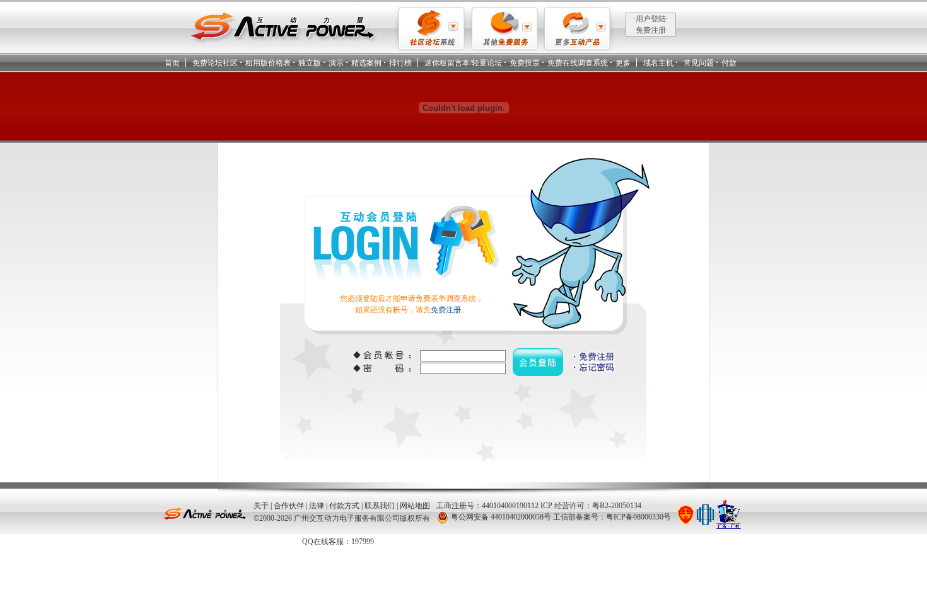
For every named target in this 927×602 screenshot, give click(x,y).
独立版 (309, 63)
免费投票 (525, 63)
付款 (729, 63)
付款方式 (344, 505)
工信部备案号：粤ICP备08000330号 (612, 517)
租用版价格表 (268, 63)
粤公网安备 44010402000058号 (501, 517)
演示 (336, 63)
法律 (316, 505)
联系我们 (379, 505)
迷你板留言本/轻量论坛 (463, 63)
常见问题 (699, 63)
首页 (172, 63)
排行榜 (400, 63)
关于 (261, 505)
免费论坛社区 (215, 63)
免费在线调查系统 (577, 63)
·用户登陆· (650, 18)
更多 (623, 63)
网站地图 (415, 505)
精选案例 (366, 63)
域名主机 (658, 63)
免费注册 (446, 309)
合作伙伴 (289, 505)
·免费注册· (650, 30)
